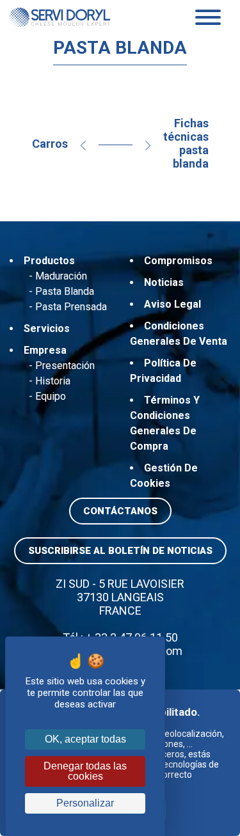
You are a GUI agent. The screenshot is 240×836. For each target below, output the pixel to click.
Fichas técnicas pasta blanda (186, 143)
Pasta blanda (64, 291)
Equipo (50, 396)
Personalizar (85, 803)
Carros (50, 143)
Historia (52, 381)
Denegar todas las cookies (85, 771)
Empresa (45, 350)
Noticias (164, 282)
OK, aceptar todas (85, 739)
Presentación (65, 365)
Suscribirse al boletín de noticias (120, 550)
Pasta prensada (71, 307)
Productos (49, 261)
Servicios (47, 328)
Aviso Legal (172, 304)
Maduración (61, 276)
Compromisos (178, 261)
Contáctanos (120, 511)
